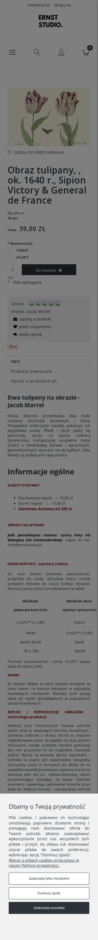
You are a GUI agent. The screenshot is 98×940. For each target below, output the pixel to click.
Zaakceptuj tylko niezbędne (49, 878)
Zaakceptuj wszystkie (49, 908)
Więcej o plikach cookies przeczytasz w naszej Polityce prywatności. (44, 863)
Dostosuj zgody (49, 893)
